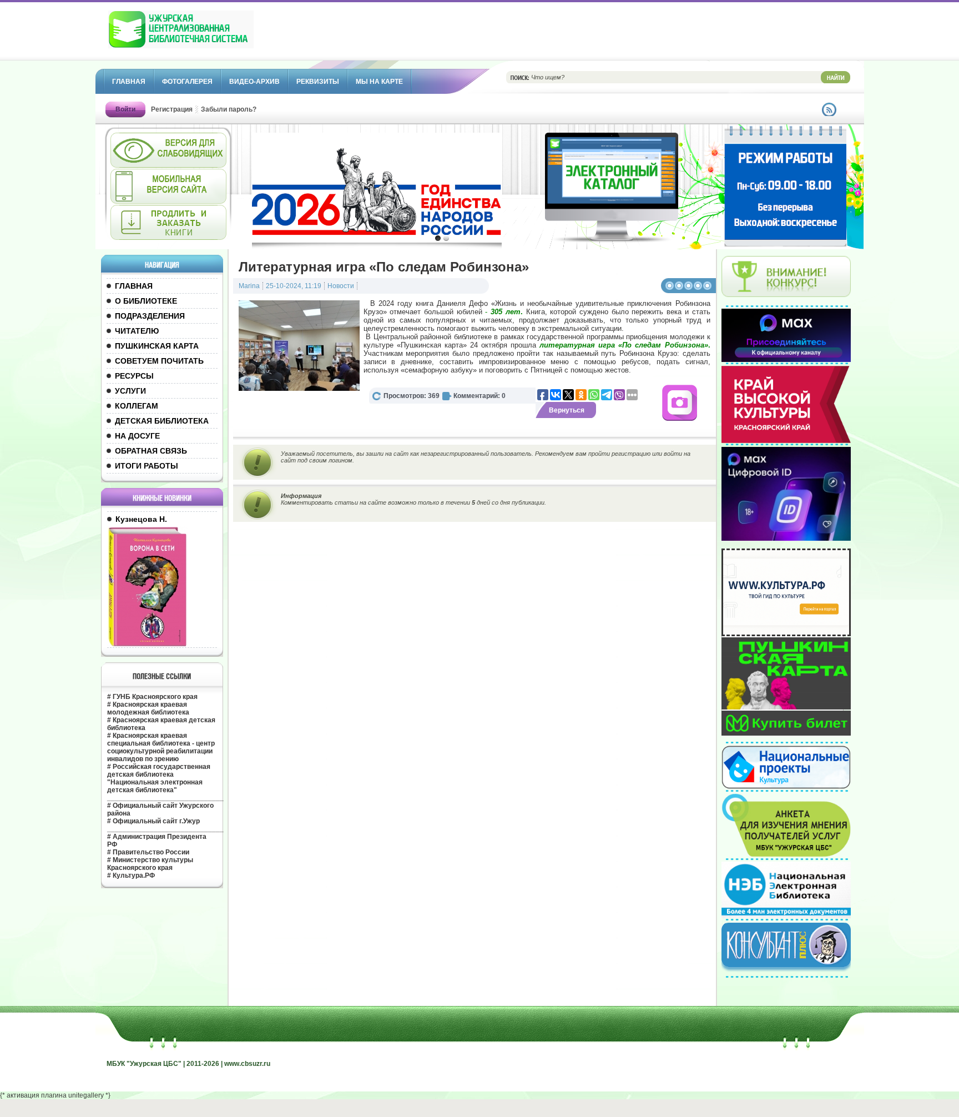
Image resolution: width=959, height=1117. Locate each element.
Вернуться (566, 410)
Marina (249, 286)
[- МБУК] (205, 35)
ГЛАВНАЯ (134, 285)
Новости (340, 286)
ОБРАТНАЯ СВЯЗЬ (151, 450)
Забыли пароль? (228, 109)
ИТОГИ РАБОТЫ (146, 465)
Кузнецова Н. (141, 519)
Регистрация (172, 109)
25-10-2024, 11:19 (293, 286)
